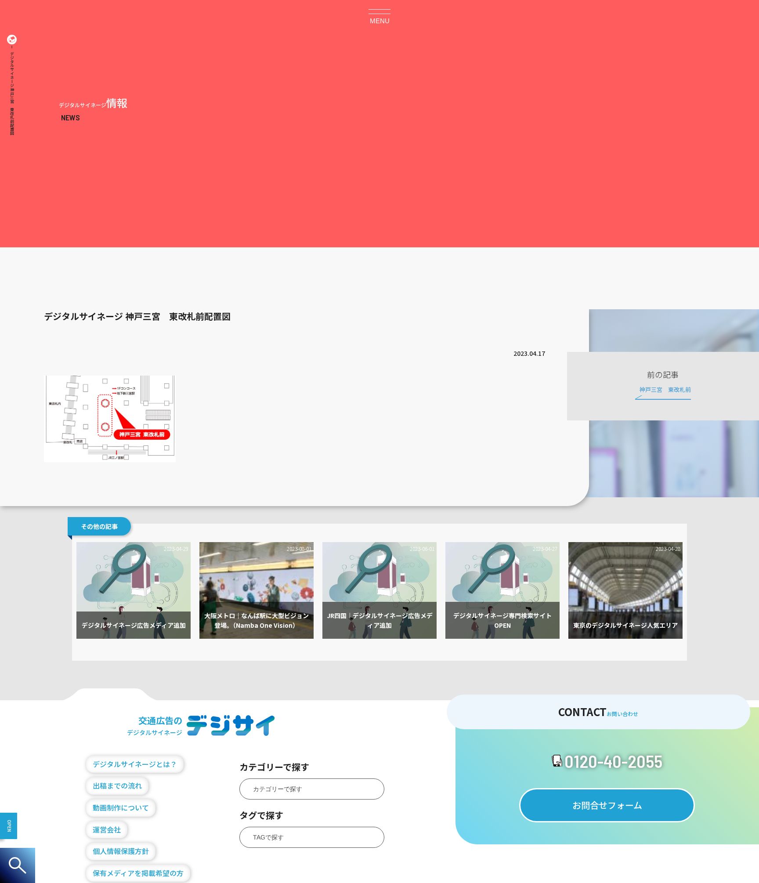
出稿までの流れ (117, 785)
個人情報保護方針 (121, 851)
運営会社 (107, 829)
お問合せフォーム (607, 805)
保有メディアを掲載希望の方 (138, 873)
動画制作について (121, 807)
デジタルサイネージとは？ (135, 764)
